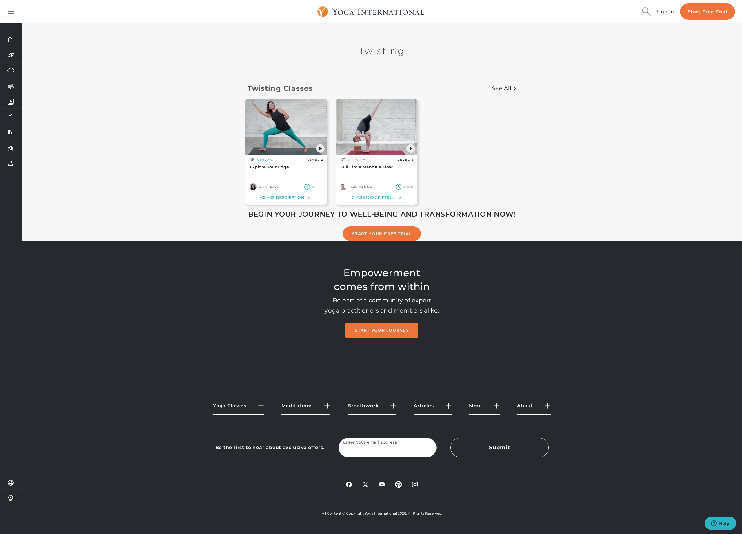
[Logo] (371, 11)
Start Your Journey (382, 330)
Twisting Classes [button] (280, 88)
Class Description (282, 197)
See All (501, 88)
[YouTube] (381, 484)
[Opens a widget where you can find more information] (720, 524)
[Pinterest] (398, 484)
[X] (365, 484)
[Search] (646, 11)
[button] (320, 148)
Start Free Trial (708, 11)
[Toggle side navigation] (11, 12)
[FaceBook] (348, 484)
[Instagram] (415, 484)
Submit (499, 447)
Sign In (665, 11)
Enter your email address (370, 442)
